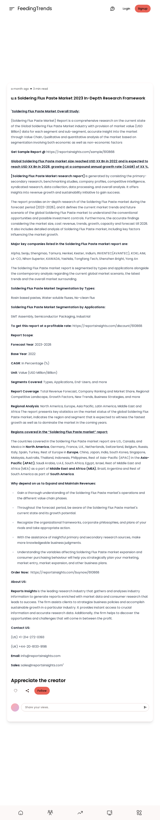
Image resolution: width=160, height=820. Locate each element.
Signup (143, 9)
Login (126, 9)
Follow (42, 691)
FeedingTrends (35, 8)
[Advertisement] (80, 49)
